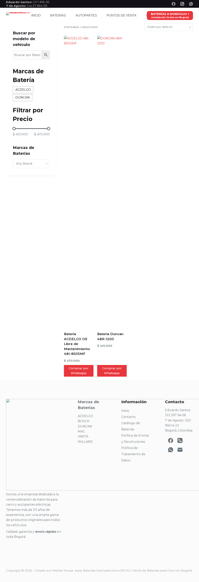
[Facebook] (173, 4)
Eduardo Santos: (19, 2)
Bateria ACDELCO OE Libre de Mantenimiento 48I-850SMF (77, 344)
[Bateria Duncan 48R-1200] (112, 181)
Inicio (36, 15)
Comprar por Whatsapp (79, 370)
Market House (62, 570)
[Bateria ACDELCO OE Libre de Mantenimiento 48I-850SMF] (78, 181)
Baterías (58, 15)
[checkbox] (23, 89)
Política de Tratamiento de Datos (133, 454)
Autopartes (86, 15)
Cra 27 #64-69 (26, 6)
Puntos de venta (121, 15)
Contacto (128, 417)
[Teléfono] (182, 4)
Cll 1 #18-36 (41, 2)
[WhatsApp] (191, 4)
